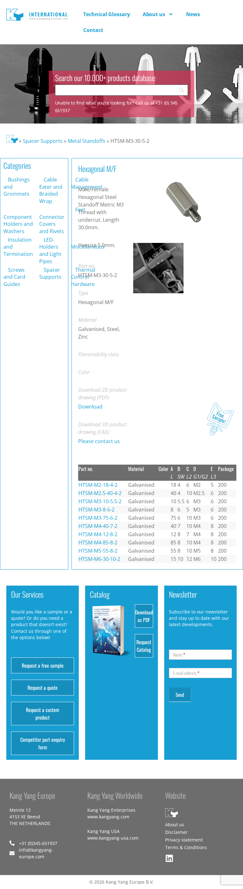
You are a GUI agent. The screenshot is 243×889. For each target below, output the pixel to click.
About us (154, 14)
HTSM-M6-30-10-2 (99, 559)
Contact (93, 30)
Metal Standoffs (86, 140)
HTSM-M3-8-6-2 (96, 509)
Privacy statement (184, 840)
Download (90, 406)
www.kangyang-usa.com (113, 838)
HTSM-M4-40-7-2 (97, 526)
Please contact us (99, 441)
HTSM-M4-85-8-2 (97, 542)
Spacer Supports (43, 140)
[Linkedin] (169, 858)
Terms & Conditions (186, 847)
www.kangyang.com (108, 817)
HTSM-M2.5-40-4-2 (100, 493)
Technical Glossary (106, 14)
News (193, 14)
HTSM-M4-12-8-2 (97, 534)
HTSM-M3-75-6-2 (97, 517)
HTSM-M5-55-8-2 (97, 550)
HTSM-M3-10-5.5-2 (100, 501)
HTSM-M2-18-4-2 (97, 484)
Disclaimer (176, 832)
